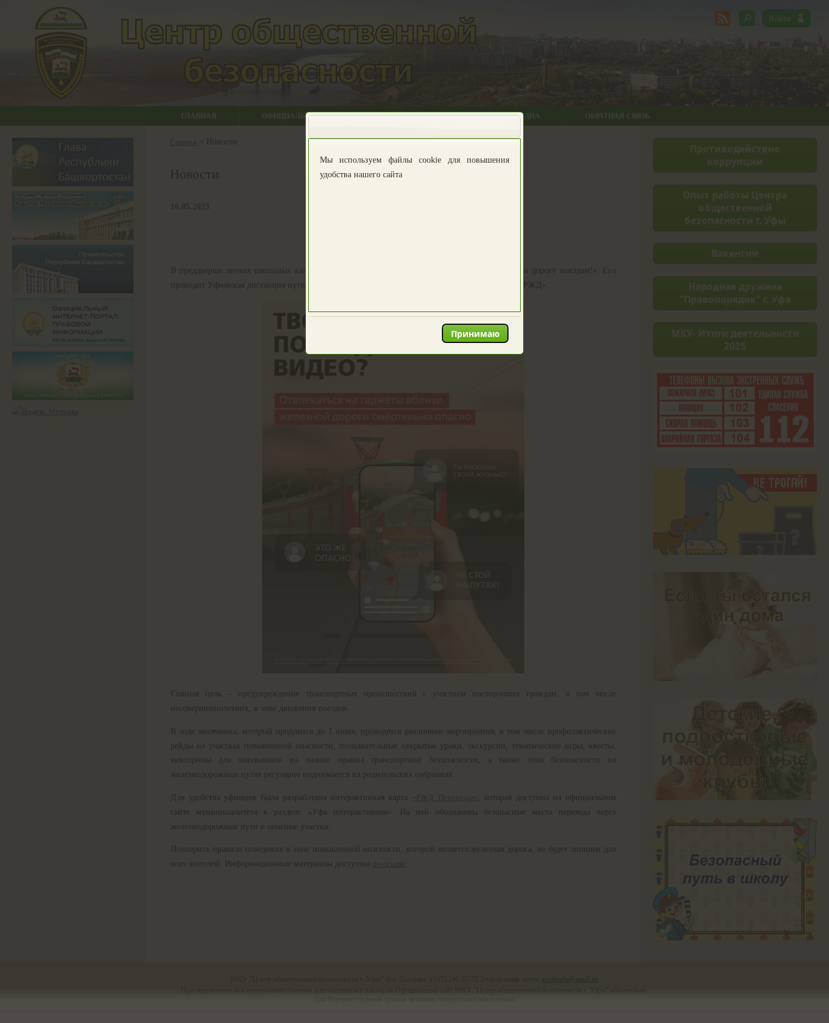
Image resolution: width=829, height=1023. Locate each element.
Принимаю (475, 333)
